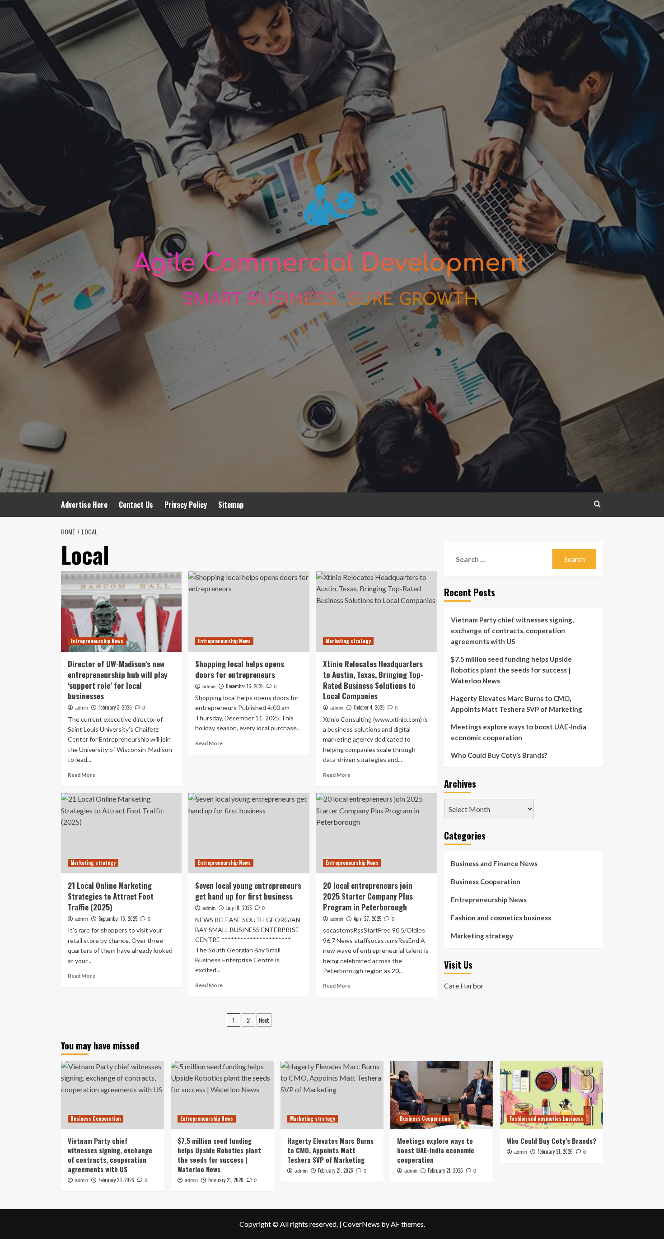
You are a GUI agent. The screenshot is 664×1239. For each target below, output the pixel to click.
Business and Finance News (494, 863)
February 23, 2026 (116, 1179)
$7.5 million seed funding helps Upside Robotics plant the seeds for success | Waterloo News (511, 670)
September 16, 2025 (117, 918)
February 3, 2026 (115, 707)
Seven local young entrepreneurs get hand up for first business (248, 891)
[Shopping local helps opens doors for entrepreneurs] (248, 611)
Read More (81, 774)
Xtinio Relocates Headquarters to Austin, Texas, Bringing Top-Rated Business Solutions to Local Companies (373, 679)
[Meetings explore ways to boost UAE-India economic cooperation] (441, 1095)
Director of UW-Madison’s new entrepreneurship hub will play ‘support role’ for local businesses (117, 679)
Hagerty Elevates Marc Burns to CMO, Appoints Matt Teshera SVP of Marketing (516, 703)
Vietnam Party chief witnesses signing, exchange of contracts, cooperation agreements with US (512, 630)
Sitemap (230, 504)
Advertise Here (84, 504)
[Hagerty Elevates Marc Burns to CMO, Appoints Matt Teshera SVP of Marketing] (332, 1095)
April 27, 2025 (367, 918)
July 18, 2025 (239, 907)
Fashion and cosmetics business (501, 918)
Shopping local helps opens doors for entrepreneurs (239, 669)
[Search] (597, 504)
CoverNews (361, 1224)
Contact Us (136, 504)
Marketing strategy (348, 641)
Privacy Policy (185, 504)
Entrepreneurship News (96, 641)
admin (81, 707)
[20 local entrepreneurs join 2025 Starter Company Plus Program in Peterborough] (376, 833)
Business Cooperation (485, 881)
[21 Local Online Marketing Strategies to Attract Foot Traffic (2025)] (121, 833)
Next (264, 1020)
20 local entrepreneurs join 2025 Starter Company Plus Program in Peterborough (368, 896)
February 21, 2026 (225, 1179)
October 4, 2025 (369, 707)
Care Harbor (464, 985)
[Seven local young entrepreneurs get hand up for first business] (248, 833)
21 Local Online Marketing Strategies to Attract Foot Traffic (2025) (111, 896)
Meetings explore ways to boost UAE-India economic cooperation (518, 732)
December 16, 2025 (244, 686)
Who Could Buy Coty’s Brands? (499, 755)
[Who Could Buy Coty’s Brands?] (551, 1095)
